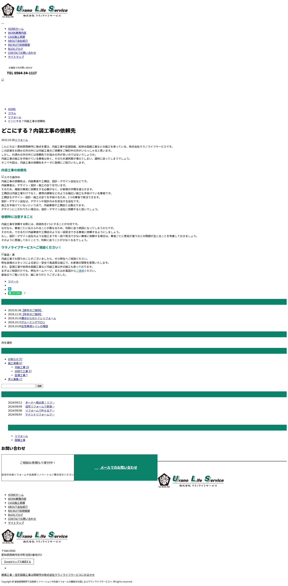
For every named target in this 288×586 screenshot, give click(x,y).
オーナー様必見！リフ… (40, 402)
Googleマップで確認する (17, 561)
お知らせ (15, 359)
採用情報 (19, 45)
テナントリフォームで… (40, 414)
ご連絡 (80, 271)
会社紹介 (18, 41)
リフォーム (14, 117)
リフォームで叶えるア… (40, 410)
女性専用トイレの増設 (34, 326)
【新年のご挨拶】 (32, 310)
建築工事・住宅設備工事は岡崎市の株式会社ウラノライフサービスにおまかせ (48, 575)
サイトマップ (16, 57)
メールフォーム (13, 80)
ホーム (16, 29)
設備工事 (20, 440)
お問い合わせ (22, 53)
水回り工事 (23, 371)
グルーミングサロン (33, 322)
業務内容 (17, 33)
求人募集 (15, 379)
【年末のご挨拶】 (32, 314)
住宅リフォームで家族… (40, 406)
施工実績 (16, 37)
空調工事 (21, 375)
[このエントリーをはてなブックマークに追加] (9, 289)
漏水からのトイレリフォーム (38, 318)
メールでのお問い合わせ (118, 467)
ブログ (15, 49)
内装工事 (22, 367)
